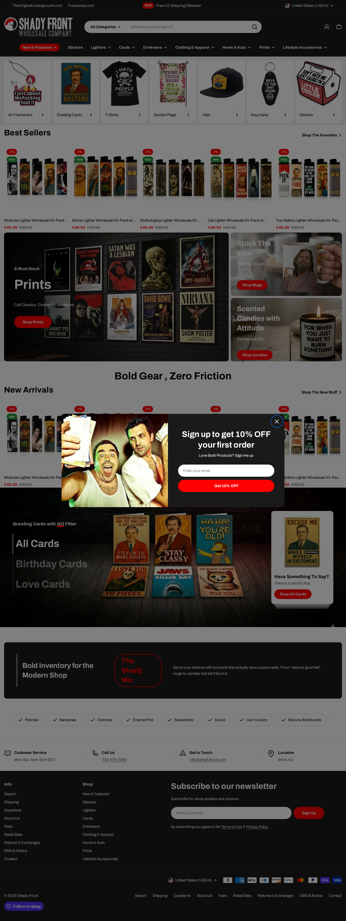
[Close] (277, 421)
